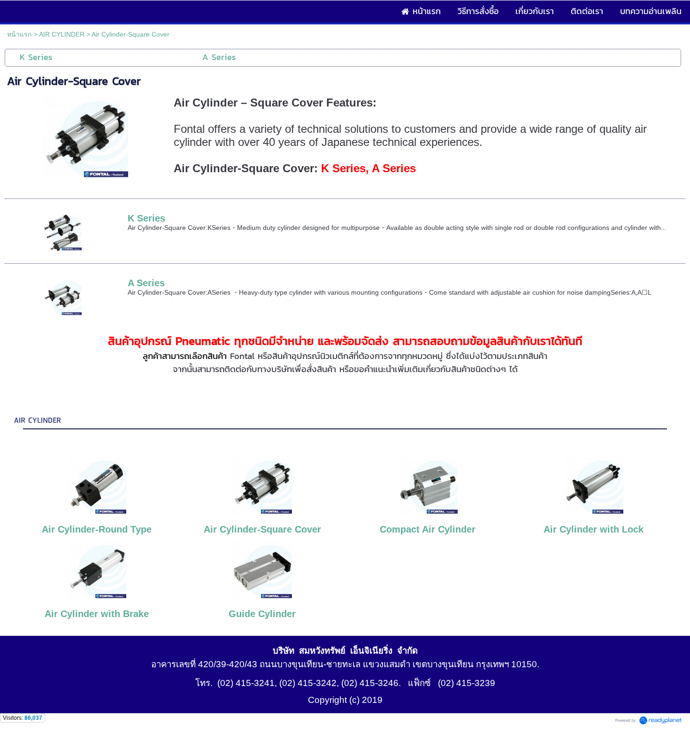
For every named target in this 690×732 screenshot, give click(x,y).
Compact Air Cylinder (427, 529)
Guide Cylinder (262, 614)
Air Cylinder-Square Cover (262, 529)
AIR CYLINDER (61, 34)
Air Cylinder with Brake (97, 614)
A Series (146, 283)
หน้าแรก (19, 34)
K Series (146, 218)
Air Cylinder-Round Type (97, 529)
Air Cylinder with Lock (594, 529)
